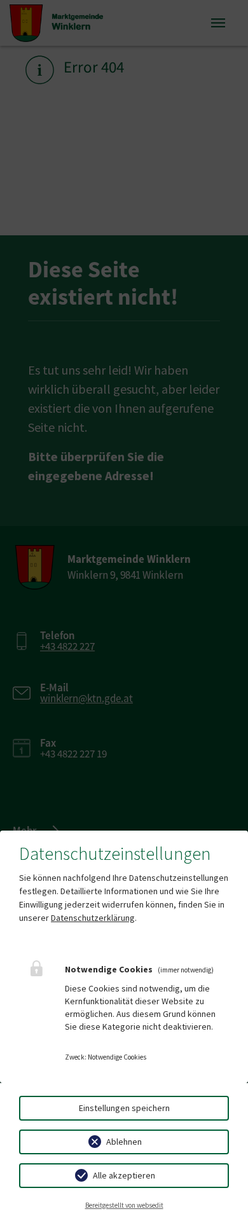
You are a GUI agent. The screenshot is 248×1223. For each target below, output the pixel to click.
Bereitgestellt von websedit (124, 1205)
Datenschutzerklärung (93, 917)
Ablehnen (124, 1141)
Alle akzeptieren (124, 1175)
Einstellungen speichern (124, 1108)
